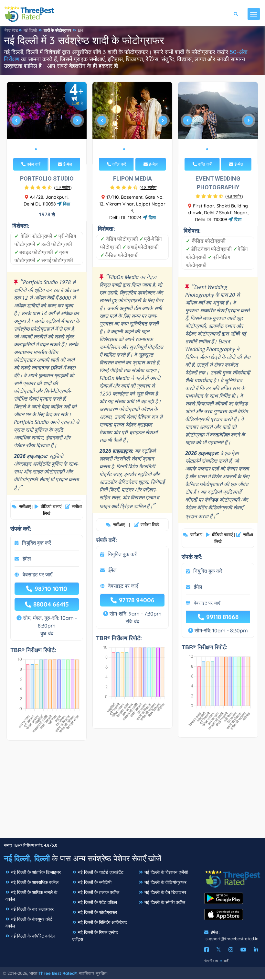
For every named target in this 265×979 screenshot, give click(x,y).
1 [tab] (36, 149)
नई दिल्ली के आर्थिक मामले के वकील (31, 895)
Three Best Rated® (57, 973)
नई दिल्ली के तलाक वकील (98, 892)
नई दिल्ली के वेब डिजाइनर (165, 892)
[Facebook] (206, 949)
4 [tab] (51, 149)
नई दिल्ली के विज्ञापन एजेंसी (166, 872)
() (63, 187)
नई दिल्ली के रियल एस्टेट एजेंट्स (95, 935)
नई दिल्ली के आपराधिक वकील (34, 882)
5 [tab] (57, 149)
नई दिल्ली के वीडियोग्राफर (165, 882)
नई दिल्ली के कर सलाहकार (32, 909)
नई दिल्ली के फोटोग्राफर (97, 912)
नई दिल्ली (30, 30)
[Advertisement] (132, 792)
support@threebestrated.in (232, 938)
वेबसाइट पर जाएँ (37, 574)
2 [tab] (41, 149)
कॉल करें (33, 164)
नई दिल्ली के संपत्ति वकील (164, 902)
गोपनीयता (211, 960)
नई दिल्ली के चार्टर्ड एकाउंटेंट (100, 872)
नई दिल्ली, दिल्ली (27, 858)
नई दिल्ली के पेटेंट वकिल (97, 902)
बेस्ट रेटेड (11, 30)
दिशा (66, 204)
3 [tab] (46, 149)
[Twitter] (218, 949)
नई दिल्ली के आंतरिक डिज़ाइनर (36, 872)
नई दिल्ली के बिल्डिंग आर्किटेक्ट (102, 922)
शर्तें (226, 960)
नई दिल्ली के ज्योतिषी (94, 882)
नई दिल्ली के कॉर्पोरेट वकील (33, 936)
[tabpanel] (47, 123)
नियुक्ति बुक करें (36, 543)
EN (80, 30)
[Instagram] (230, 949)
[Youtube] (243, 949)
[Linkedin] (256, 949)
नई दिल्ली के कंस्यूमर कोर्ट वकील (28, 922)
